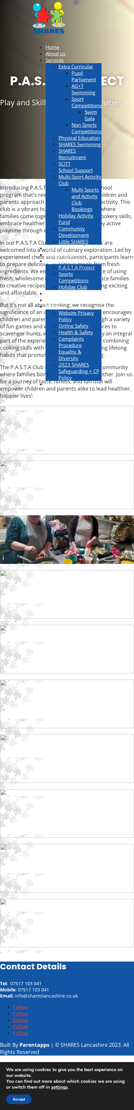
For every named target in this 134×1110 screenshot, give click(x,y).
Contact (54, 293)
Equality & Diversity (70, 354)
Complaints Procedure (71, 341)
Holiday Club (73, 287)
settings (59, 1087)
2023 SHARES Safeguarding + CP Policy (79, 371)
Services (55, 60)
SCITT (65, 163)
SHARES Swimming (80, 144)
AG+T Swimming (83, 89)
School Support (76, 170)
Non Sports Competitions (86, 128)
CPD (50, 248)
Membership (60, 254)
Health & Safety (76, 332)
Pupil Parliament (84, 76)
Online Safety (73, 325)
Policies (54, 306)
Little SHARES (73, 241)
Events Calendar (63, 384)
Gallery (53, 261)
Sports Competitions (73, 277)
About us (55, 53)
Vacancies (56, 300)
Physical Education (79, 137)
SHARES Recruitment (72, 153)
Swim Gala (91, 115)
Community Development (74, 231)
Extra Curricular (76, 66)
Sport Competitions (86, 102)
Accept (19, 1099)
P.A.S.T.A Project (77, 267)
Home (52, 47)
